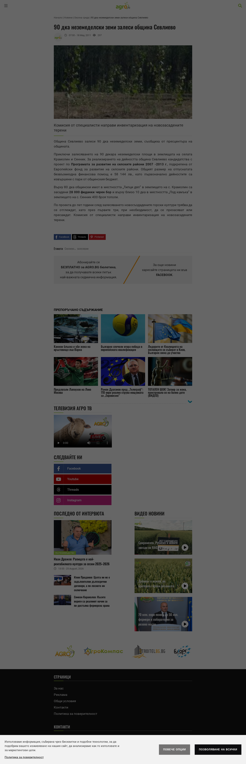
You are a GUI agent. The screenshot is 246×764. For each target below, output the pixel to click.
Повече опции (174, 749)
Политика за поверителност (24, 757)
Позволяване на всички (218, 749)
